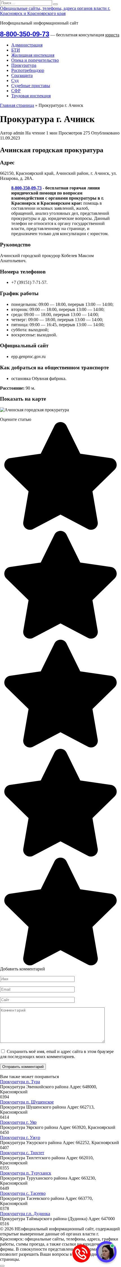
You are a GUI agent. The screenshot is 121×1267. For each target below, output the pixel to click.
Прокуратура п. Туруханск (25, 1173)
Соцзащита (22, 75)
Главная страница (17, 105)
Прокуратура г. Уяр (18, 1122)
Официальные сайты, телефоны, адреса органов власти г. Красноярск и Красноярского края (55, 11)
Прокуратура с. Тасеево (23, 1193)
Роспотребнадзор (27, 70)
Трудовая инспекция (31, 95)
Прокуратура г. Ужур (20, 1137)
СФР (16, 90)
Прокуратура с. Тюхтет (22, 1152)
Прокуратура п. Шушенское (27, 1102)
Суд (15, 80)
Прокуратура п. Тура (20, 1081)
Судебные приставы (30, 85)
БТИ (15, 50)
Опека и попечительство (35, 60)
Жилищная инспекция (32, 55)
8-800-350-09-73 (24, 34)
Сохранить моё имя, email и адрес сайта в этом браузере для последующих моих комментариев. (57, 1054)
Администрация (26, 45)
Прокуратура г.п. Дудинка (25, 1213)
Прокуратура (23, 65)
